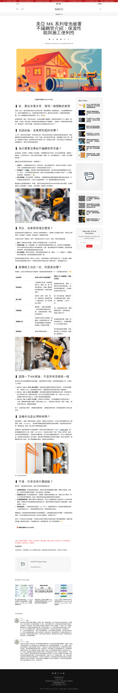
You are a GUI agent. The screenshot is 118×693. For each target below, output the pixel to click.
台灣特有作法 (25, 543)
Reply (27, 620)
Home (17, 3)
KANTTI (59, 9)
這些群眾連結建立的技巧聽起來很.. (30, 1)
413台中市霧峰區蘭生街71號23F (59, 685)
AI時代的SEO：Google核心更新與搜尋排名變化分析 (93, 134)
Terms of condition (73, 689)
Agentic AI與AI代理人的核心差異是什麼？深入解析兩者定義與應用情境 (93, 106)
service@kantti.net (59, 683)
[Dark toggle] (100, 9)
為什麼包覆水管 (66, 541)
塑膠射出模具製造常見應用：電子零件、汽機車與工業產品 (93, 141)
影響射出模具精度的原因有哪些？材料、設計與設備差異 (93, 148)
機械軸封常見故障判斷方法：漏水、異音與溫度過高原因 (93, 212)
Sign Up (89, 246)
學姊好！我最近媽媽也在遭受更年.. (95, 1)
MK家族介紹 (58, 541)
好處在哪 (32, 543)
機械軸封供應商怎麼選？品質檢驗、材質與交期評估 (93, 219)
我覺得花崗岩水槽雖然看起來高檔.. (14, 1)
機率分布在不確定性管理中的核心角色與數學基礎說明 (93, 127)
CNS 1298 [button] (64, 430)
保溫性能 (30, 541)
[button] (17, 9)
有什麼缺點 (18, 543)
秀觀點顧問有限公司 (59, 677)
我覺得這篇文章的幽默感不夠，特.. (46, 1)
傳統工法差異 (50, 541)
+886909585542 (59, 679)
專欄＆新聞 (58, 3)
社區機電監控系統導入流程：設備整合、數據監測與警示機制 (93, 198)
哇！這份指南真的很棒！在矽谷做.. (62, 1)
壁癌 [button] (27, 170)
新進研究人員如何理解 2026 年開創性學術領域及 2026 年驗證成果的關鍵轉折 (44, 601)
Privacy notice (63, 689)
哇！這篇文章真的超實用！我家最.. (79, 1)
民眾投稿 (100, 3)
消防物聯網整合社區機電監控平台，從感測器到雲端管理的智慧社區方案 (93, 205)
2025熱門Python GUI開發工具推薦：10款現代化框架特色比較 (93, 120)
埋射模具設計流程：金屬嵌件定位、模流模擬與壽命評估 (93, 155)
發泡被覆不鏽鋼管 (22, 541)
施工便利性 (36, 541)
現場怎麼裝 (43, 541)
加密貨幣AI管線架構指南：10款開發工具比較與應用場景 (93, 113)
